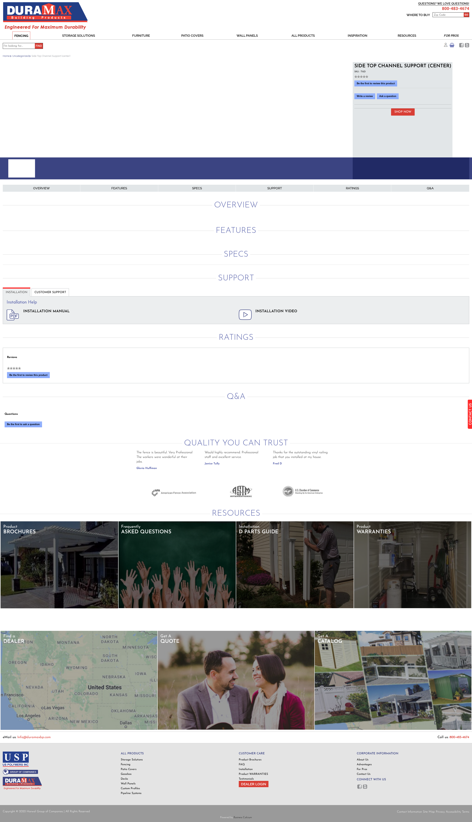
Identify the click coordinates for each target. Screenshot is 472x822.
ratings (352, 188)
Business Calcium (243, 817)
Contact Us (363, 774)
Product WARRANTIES (253, 774)
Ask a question (387, 96)
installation (16, 292)
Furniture (141, 35)
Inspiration (357, 35)
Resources (407, 35)
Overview (41, 188)
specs (197, 188)
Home (6, 56)
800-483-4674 (455, 8)
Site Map (429, 811)
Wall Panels (247, 35)
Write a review (366, 97)
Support (274, 188)
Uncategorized (20, 56)
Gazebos (126, 774)
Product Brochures (250, 759)
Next (348, 168)
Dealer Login (253, 784)
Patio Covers (192, 35)
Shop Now (402, 111)
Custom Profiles (130, 788)
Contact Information (409, 811)
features (119, 188)
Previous (7, 168)
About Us (362, 759)
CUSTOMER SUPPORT (50, 292)
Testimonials (246, 779)
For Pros (451, 35)
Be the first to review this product (377, 84)
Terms (465, 811)
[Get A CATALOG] (393, 729)
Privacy (440, 811)
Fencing (21, 36)
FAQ (242, 764)
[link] (361, 77)
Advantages (364, 764)
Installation (246, 769)
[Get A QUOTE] (236, 729)
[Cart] (452, 46)
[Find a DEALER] (79, 729)
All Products (303, 35)
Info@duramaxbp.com (34, 737)
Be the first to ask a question (23, 424)
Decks (124, 779)
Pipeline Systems (131, 793)
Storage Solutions (78, 35)
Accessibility (453, 811)
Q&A (430, 188)
